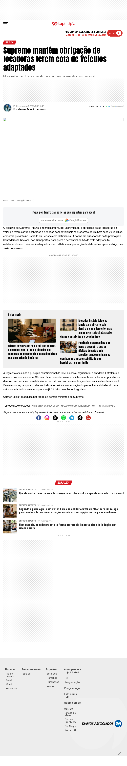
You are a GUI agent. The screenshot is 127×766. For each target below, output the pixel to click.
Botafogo (52, 673)
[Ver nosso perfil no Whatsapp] (63, 419)
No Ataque (70, 726)
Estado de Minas (70, 714)
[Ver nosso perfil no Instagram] (46, 419)
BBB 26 (26, 673)
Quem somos (72, 702)
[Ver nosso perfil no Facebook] (38, 419)
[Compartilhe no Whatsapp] (106, 107)
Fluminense (53, 681)
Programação (72, 682)
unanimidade (107, 406)
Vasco (50, 686)
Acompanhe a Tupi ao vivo (72, 671)
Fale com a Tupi (71, 695)
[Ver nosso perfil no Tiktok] (80, 419)
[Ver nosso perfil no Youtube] (88, 419)
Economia (11, 688)
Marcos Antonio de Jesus (32, 109)
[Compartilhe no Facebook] (100, 107)
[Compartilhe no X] (103, 107)
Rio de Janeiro (10, 675)
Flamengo (52, 677)
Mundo (9, 684)
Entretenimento (32, 669)
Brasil (9, 680)
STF (95, 406)
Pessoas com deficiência (76, 406)
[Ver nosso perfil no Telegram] (71, 419)
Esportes (51, 669)
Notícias (10, 669)
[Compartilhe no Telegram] (109, 107)
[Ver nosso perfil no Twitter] (55, 419)
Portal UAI (70, 730)
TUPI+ (68, 678)
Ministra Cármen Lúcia (46, 406)
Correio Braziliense (71, 720)
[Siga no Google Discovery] (117, 108)
